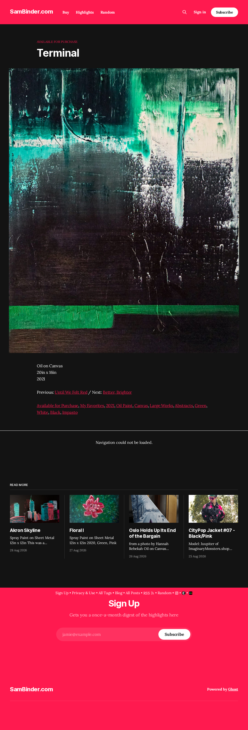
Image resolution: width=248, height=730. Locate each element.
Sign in (200, 12)
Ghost (233, 689)
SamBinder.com (31, 11)
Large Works (161, 405)
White (42, 412)
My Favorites (92, 405)
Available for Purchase (57, 42)
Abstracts (184, 405)
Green (200, 405)
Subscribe (224, 12)
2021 (110, 405)
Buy (65, 12)
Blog (118, 593)
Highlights (85, 12)
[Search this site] (184, 12)
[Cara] (184, 593)
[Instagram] (176, 593)
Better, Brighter (117, 392)
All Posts (133, 593)
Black (55, 412)
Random (108, 12)
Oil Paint (124, 405)
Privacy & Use (83, 593)
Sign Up (62, 593)
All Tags (105, 593)
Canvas (141, 405)
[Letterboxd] (191, 593)
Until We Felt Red (71, 392)
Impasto (70, 412)
